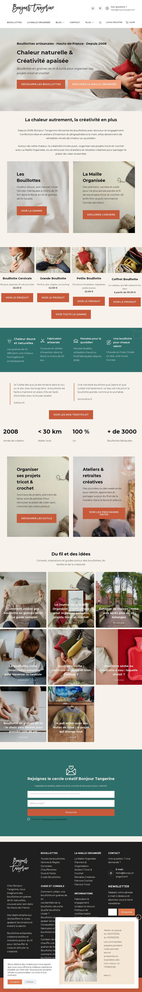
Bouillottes (14, 22)
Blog (59, 22)
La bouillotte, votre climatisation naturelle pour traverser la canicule (23, 670)
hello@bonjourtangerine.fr (123, 10)
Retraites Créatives (84, 877)
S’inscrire (126, 912)
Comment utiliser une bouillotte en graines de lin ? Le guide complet (23, 613)
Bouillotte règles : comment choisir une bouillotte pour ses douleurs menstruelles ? (53, 958)
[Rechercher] (100, 22)
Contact (75, 22)
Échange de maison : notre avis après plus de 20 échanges (119, 613)
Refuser (30, 982)
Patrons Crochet (83, 881)
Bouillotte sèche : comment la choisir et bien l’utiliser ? (71, 670)
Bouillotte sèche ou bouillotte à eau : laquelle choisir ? (119, 670)
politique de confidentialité (54, 819)
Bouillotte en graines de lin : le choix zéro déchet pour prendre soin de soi (23, 727)
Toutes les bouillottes (53, 858)
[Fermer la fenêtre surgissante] (138, 917)
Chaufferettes (48, 869)
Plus (88, 22)
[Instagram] (93, 8)
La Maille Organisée (38, 22)
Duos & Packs (48, 873)
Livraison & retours (84, 906)
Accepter (14, 982)
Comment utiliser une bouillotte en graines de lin (54, 895)
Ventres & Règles (50, 862)
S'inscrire (71, 812)
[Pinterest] (100, 8)
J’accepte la (49, 819)
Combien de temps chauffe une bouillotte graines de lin (53, 943)
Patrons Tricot (82, 884)
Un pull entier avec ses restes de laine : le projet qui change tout (71, 727)
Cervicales (46, 866)
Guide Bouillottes (50, 877)
